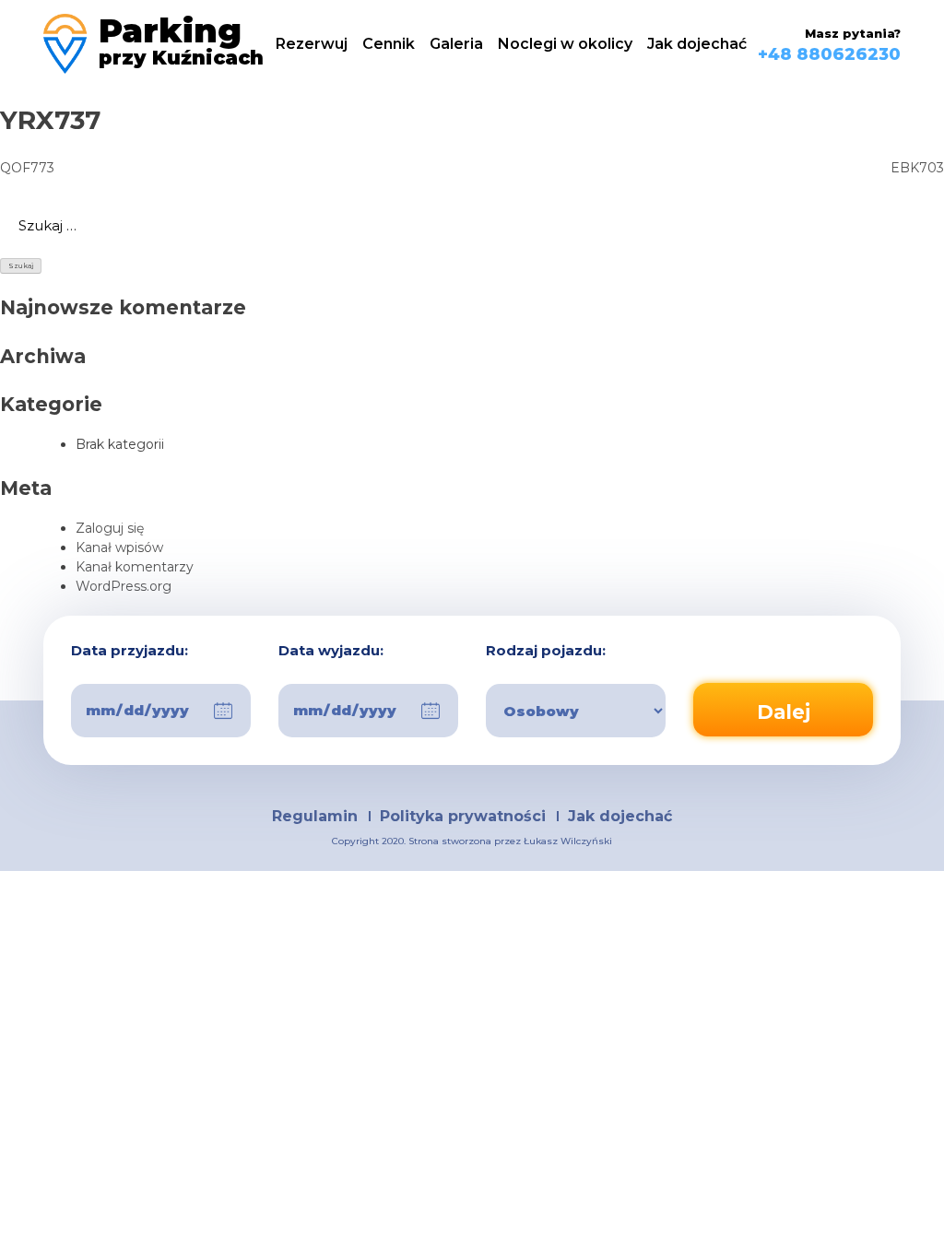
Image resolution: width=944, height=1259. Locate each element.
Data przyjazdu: (129, 651)
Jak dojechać (697, 44)
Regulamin (315, 816)
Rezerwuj (312, 44)
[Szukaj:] (472, 226)
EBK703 (917, 167)
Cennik (388, 44)
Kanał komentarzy (135, 567)
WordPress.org (123, 586)
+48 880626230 (829, 54)
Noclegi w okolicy (565, 44)
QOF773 (27, 167)
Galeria (456, 44)
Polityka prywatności (463, 816)
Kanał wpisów (119, 547)
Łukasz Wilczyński (568, 841)
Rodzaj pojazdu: (546, 651)
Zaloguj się (110, 528)
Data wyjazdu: (331, 651)
